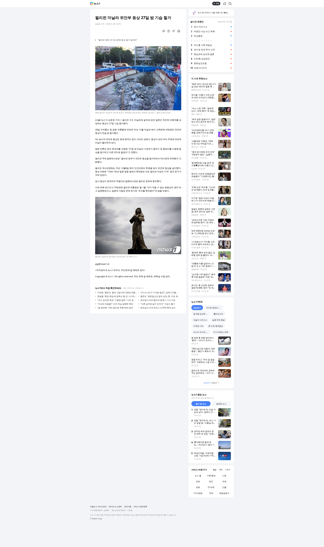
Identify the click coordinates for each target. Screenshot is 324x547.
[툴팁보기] (231, 22)
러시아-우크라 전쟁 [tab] (201, 332)
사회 (224, 475)
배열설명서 (224, 493)
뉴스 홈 (198, 475)
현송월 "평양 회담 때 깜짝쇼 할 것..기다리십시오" (117, 296)
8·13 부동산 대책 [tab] (221, 332)
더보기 (210, 382)
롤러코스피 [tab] (218, 314)
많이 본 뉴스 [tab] (201, 404)
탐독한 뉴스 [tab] (221, 404)
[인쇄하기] (178, 31)
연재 (211, 493)
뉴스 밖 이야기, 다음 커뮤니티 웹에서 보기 (216, 12)
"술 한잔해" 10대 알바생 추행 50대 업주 (115, 307)
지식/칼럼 (198, 493)
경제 (198, 481)
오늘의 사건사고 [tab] (200, 320)
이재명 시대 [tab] (198, 326)
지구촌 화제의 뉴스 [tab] (214, 307)
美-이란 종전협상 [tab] (215, 326)
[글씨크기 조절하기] (173, 31)
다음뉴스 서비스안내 (98, 506)
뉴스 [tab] (214, 469)
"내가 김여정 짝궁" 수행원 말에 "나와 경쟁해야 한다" (117, 300)
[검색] (231, 3)
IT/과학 (211, 487)
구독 (217, 3)
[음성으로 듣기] (163, 31)
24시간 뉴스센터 (115, 506)
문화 (198, 487)
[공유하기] (224, 3)
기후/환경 (211, 475)
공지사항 (127, 506)
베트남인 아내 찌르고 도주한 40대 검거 (158, 307)
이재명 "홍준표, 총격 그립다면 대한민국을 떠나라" (117, 292)
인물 (224, 487)
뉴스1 (97, 3)
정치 (211, 481)
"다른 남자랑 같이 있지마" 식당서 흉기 (157, 304)
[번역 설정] (168, 31)
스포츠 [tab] (227, 469)
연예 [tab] (220, 469)
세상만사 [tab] (197, 307)
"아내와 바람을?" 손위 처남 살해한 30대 (115, 304)
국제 (224, 481)
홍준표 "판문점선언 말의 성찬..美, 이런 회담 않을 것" (160, 296)
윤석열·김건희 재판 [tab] (201, 314)
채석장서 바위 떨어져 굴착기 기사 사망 (157, 300)
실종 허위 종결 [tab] (218, 320)
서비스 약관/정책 (140, 506)
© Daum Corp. (96, 518)
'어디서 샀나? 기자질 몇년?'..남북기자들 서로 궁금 (160, 292)
